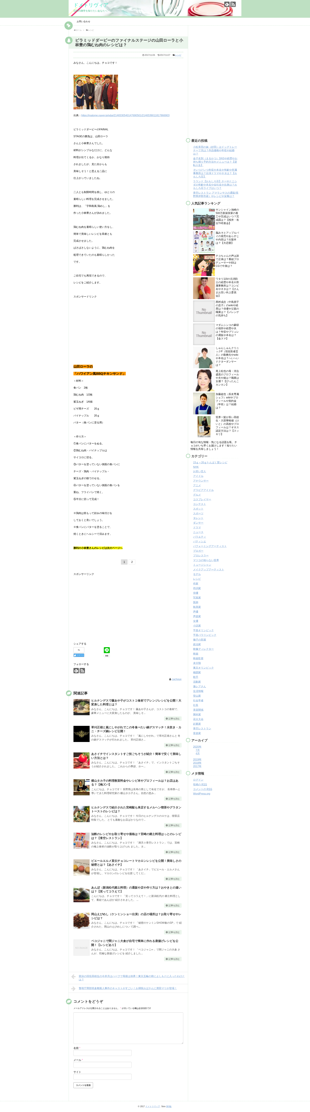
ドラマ (197, 527)
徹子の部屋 (199, 639)
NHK (196, 467)
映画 (195, 653)
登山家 (197, 695)
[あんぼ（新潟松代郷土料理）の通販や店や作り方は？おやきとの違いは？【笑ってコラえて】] (81, 894)
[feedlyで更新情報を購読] (227, 4)
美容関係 (198, 709)
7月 (198, 750)
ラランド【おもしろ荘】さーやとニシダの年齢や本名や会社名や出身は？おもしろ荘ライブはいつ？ (215, 184)
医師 (195, 602)
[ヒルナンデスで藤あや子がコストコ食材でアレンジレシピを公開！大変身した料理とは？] (81, 707)
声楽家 (197, 616)
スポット (198, 508)
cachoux (176, 679)
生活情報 (198, 691)
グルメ (197, 494)
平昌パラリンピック (204, 635)
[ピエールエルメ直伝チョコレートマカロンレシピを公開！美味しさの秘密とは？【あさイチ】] (81, 867)
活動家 (197, 681)
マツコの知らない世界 (206, 560)
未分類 (197, 663)
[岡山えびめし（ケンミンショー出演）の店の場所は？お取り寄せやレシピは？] (81, 921)
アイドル (198, 476)
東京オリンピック (203, 667)
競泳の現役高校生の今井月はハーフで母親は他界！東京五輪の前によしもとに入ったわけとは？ (132, 978)
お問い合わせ (83, 21)
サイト (77, 1072)
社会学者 (198, 700)
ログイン (198, 779)
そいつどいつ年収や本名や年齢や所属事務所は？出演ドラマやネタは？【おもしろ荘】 (215, 173)
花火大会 (198, 719)
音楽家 (197, 733)
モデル (197, 574)
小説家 (197, 625)
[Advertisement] (100, 323)
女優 (195, 621)
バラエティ (199, 536)
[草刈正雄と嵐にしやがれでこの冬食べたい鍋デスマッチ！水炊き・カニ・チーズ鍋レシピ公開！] (81, 734)
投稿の (200, 784)
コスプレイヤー (202, 499)
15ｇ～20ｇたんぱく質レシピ (210, 462)
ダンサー (198, 522)
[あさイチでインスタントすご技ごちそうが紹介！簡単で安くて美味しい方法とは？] (81, 760)
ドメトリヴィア (90, 5)
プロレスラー (201, 555)
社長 (195, 705)
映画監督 (198, 658)
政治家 (197, 644)
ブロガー (198, 550)
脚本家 (197, 714)
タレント (198, 518)
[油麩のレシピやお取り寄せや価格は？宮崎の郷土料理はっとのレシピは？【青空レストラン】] (81, 841)
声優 (195, 611)
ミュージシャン (202, 564)
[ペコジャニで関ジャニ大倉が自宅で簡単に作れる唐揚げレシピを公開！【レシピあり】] (81, 947)
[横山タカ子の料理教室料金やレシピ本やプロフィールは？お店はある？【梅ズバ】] (81, 787)
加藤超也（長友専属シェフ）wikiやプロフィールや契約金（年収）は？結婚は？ (227, 401)
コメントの (202, 789)
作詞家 (197, 588)
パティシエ (199, 541)
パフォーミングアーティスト (210, 546)
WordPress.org (201, 793)
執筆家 (197, 607)
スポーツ (198, 513)
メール (78, 1060)
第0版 (168, 1106)
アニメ (197, 485)
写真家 (197, 597)
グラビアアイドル (203, 490)
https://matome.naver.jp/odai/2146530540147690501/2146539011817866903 (125, 115)
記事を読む (174, 718)
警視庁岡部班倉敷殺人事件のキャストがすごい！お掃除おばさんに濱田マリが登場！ (128, 988)
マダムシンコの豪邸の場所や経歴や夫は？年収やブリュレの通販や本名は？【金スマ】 (227, 332)
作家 (195, 583)
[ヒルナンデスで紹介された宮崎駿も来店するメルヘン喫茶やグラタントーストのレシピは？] (81, 814)
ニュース (198, 532)
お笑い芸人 (199, 471)
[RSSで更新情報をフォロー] (233, 4)
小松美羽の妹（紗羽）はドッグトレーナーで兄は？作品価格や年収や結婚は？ (215, 150)
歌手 (195, 677)
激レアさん (199, 686)
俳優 (195, 593)
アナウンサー (201, 480)
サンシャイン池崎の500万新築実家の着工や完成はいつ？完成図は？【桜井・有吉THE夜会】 (227, 216)
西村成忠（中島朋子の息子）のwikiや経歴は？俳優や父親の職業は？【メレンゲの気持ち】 (227, 309)
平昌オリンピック (203, 630)
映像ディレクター (203, 649)
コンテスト (199, 504)
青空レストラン (202, 728)
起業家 (197, 723)
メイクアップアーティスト (208, 569)
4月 (198, 753)
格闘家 (197, 672)
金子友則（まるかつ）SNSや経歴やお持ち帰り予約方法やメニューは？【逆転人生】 (215, 162)
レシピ (178, 55)
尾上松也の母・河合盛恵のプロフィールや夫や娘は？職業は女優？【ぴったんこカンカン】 (227, 378)
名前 (76, 1048)
